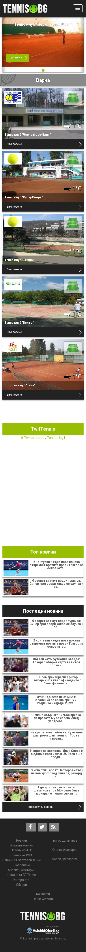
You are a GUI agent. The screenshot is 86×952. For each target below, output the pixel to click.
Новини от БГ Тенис (21, 875)
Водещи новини (21, 845)
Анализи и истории (21, 870)
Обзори (21, 884)
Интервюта (21, 880)
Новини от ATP (21, 850)
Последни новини (43, 611)
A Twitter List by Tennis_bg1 (43, 438)
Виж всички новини (40, 806)
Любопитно (21, 865)
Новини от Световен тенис (21, 860)
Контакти (43, 894)
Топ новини (43, 552)
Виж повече (16, 58)
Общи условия (43, 899)
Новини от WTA (22, 855)
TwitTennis (43, 429)
